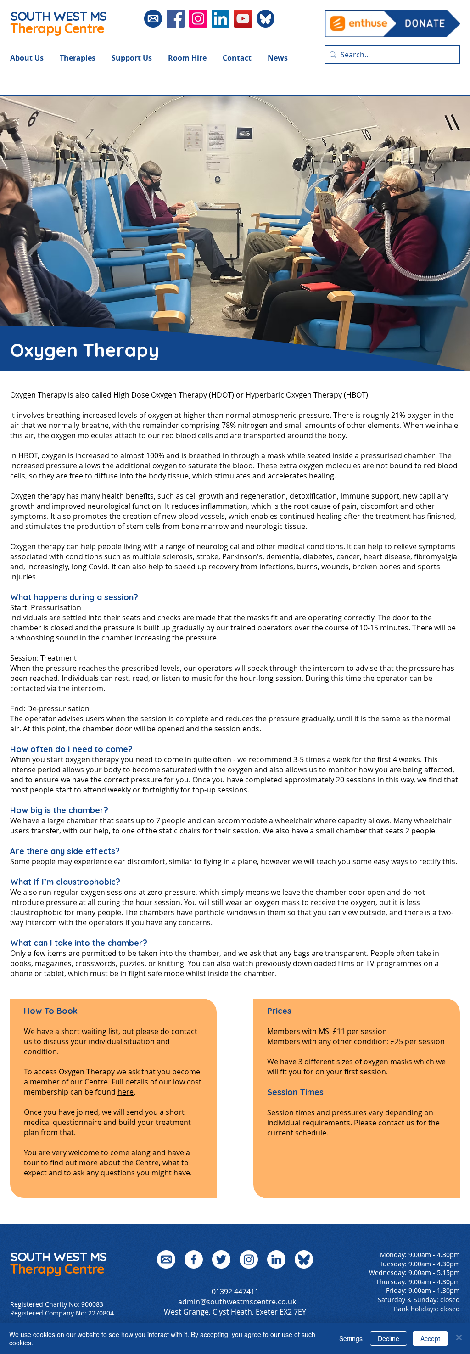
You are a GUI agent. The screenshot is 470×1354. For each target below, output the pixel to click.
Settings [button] (351, 1338)
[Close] (458, 1338)
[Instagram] (198, 19)
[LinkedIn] (220, 19)
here (126, 1092)
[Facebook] (176, 19)
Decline (388, 1338)
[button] (35, 58)
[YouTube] (243, 19)
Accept (430, 1338)
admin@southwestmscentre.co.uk (237, 1302)
